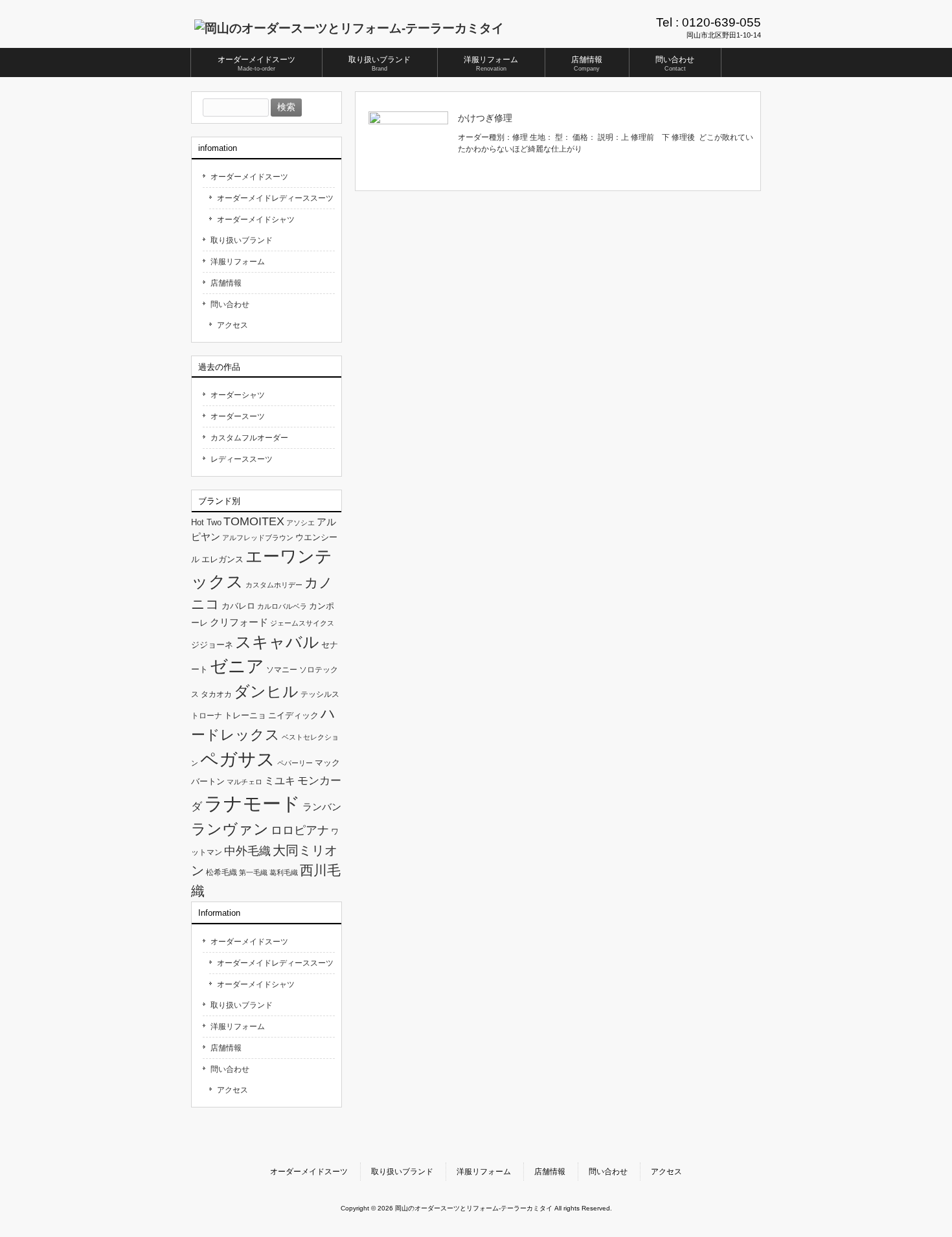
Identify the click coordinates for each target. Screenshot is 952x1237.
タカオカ (216, 694)
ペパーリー (295, 763)
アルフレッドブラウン (257, 537)
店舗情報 (226, 283)
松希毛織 (221, 872)
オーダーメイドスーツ (249, 176)
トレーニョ (245, 715)
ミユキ (279, 780)
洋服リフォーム (237, 261)
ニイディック (293, 715)
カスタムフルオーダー (249, 437)
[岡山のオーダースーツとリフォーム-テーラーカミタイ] (349, 28)
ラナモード (252, 803)
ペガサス (237, 759)
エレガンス (222, 559)
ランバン (321, 806)
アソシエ (300, 523)
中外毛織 (247, 850)
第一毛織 (253, 872)
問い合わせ (229, 304)
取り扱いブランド (241, 240)
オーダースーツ (237, 416)
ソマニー (281, 669)
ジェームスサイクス (302, 623)
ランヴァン (230, 829)
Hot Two (206, 522)
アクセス (232, 325)
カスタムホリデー (273, 585)
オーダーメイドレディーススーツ (275, 198)
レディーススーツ (241, 459)
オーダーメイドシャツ (256, 219)
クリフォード (239, 622)
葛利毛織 (283, 872)
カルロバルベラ (282, 606)
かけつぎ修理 (485, 118)
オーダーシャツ (237, 395)
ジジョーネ (212, 645)
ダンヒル (266, 691)
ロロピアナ (300, 830)
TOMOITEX (253, 521)
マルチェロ (244, 782)
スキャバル (277, 642)
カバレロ (238, 606)
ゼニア (237, 666)
